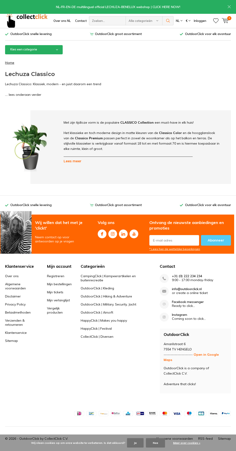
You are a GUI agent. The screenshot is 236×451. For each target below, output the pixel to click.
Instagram (112, 234)
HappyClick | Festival (96, 328)
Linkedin (123, 234)
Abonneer (216, 240)
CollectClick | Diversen (97, 337)
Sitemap (11, 341)
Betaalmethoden (18, 312)
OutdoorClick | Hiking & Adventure (106, 296)
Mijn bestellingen (59, 284)
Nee (155, 443)
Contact (81, 21)
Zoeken (168, 20)
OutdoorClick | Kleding (97, 288)
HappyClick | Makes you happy (104, 320)
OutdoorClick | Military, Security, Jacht (108, 304)
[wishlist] (215, 21)
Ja (135, 443)
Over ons (12, 276)
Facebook (102, 234)
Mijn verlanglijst (58, 300)
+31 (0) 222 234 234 (187, 276)
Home (9, 63)
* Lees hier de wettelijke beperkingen (174, 249)
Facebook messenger (188, 302)
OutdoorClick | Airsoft (97, 312)
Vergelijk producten (55, 310)
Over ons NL (62, 21)
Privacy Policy (15, 304)
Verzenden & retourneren (15, 322)
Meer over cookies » (186, 443)
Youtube (134, 234)
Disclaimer (13, 296)
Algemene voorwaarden (15, 286)
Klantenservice (16, 333)
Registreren (55, 276)
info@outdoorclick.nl (187, 289)
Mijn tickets (55, 292)
